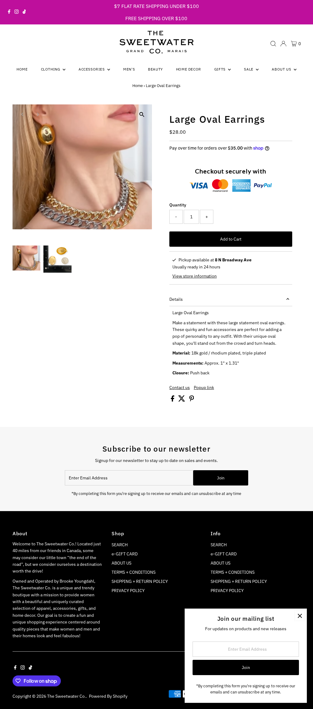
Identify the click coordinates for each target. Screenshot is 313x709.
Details (176, 299)
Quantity (177, 205)
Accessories (92, 69)
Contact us (179, 387)
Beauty (155, 69)
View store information (194, 276)
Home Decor (188, 69)
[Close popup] (299, 615)
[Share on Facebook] (173, 400)
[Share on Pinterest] (191, 400)
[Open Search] (273, 43)
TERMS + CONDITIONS (134, 572)
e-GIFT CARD (125, 554)
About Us (282, 69)
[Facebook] (9, 12)
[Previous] (22, 114)
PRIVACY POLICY (128, 590)
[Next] (37, 114)
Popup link (204, 387)
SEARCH (120, 544)
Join (220, 478)
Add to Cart (230, 239)
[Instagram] (16, 12)
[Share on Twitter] (182, 400)
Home (22, 69)
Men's (129, 69)
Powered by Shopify (108, 696)
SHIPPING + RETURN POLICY (140, 581)
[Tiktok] (24, 12)
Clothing (51, 69)
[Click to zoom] (142, 114)
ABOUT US (121, 563)
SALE (249, 69)
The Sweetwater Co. (66, 696)
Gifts (220, 69)
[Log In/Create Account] (283, 43)
